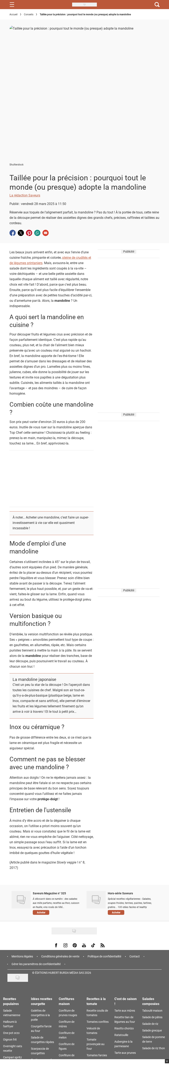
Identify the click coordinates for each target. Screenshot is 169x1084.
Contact (134, 956)
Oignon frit (10, 1039)
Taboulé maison (152, 1010)
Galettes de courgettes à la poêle (40, 1015)
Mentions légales (22, 956)
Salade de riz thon (153, 1048)
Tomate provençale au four (95, 1043)
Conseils (28, 14)
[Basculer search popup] (157, 4)
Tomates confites (98, 1022)
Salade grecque (152, 1030)
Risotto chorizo (124, 1028)
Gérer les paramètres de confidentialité (36, 964)
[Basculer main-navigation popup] (11, 4)
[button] (56, 912)
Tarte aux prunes (125, 1053)
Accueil (13, 14)
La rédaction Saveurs (24, 195)
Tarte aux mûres (124, 1010)
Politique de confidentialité (104, 956)
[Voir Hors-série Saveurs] (96, 899)
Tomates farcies (97, 1055)
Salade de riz (150, 1024)
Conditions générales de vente (60, 956)
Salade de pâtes (152, 1017)
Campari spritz (12, 1057)
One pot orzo (11, 1033)
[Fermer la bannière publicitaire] (166, 1063)
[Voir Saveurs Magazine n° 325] (21, 899)
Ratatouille (121, 1035)
